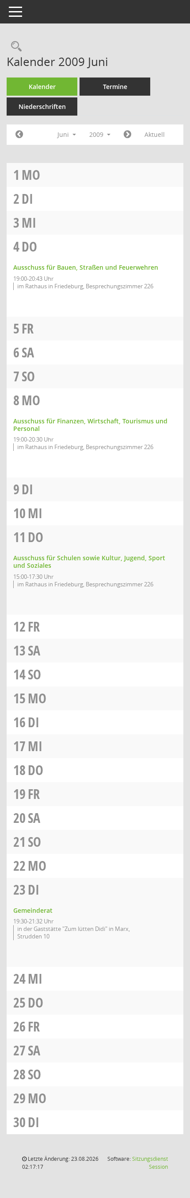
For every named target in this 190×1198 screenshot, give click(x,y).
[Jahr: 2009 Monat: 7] (127, 135)
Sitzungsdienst (150, 1163)
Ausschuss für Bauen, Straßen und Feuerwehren (85, 267)
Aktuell (154, 134)
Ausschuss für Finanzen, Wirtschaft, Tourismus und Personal (90, 425)
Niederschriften (42, 106)
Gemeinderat (33, 910)
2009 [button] (97, 134)
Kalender (42, 86)
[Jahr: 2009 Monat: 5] (19, 135)
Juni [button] (64, 134)
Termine (115, 86)
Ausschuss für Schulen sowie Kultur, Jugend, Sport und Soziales (89, 562)
